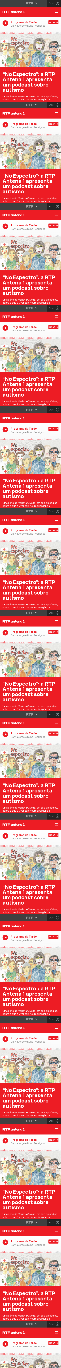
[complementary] (30, 684)
